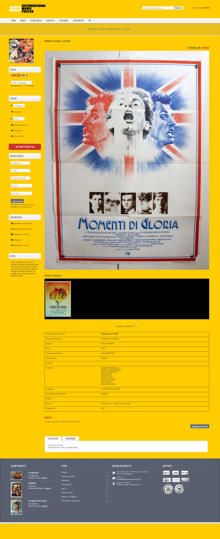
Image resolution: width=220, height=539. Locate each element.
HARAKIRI (32, 483)
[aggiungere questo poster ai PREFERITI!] (136, 325)
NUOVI (23, 20)
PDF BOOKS (64, 20)
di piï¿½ (44, 478)
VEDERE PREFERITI (24, 146)
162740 (126, 29)
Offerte (64, 472)
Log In (63, 488)
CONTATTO (50, 20)
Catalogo (93, 29)
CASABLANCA (33, 473)
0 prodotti (17, 112)
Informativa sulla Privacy (22, 229)
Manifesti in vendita (21, 245)
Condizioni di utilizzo (21, 234)
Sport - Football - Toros (110, 29)
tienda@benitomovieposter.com (128, 479)
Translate (30, 86)
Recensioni (17, 130)
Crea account (18, 136)
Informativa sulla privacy (70, 501)
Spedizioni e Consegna (22, 223)
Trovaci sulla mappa (124, 474)
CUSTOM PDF (78, 20)
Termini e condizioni (69, 496)
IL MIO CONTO (36, 20)
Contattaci (17, 240)
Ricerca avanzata (20, 125)
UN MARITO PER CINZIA (37, 501)
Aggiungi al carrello (200, 426)
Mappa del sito (67, 492)
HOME (13, 20)
